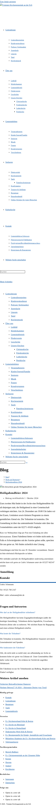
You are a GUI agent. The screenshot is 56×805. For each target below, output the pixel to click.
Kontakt (8, 434)
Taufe (13, 405)
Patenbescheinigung (24, 408)
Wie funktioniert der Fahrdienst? (12, 648)
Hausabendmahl (18, 423)
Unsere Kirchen (17, 346)
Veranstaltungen (17, 368)
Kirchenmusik (17, 320)
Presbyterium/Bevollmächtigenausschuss (28, 445)
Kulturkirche (10, 431)
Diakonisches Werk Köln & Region (18, 732)
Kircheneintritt (17, 401)
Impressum (9, 779)
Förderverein (16, 338)
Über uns (9, 323)
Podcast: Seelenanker (20, 305)
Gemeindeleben (12, 364)
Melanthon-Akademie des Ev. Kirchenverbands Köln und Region (30, 739)
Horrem (8, 762)
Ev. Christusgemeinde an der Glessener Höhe (22, 755)
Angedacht (15, 308)
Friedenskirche (22, 353)
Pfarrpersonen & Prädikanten (23, 442)
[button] (28, 612)
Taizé (13, 316)
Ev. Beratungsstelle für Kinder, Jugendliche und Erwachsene (28, 735)
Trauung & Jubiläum (19, 416)
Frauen (14, 383)
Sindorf (8, 766)
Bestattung (15, 420)
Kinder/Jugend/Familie (20, 371)
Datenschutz (10, 783)
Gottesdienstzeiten (18, 297)
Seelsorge (9, 394)
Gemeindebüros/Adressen (22, 438)
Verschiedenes (17, 390)
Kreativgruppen (17, 386)
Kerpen (8, 759)
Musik (13, 379)
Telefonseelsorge (11, 742)
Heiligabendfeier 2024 (13, 482)
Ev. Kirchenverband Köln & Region (19, 721)
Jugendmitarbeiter (18, 449)
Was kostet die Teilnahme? (10, 634)
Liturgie (14, 312)
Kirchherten (10, 769)
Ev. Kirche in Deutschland (15, 728)
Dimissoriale (16, 397)
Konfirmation (16, 412)
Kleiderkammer (17, 331)
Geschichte (15, 342)
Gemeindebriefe (17, 334)
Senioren (14, 375)
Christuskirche (22, 349)
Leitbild (14, 327)
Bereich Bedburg (11, 752)
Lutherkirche (21, 357)
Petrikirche (20, 360)
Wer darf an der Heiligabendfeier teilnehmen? (17, 612)
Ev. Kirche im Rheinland (15, 725)
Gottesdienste (11, 294)
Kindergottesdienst (19, 301)
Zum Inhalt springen (8, 2)
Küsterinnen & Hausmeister (22, 453)
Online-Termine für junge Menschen (26, 427)
